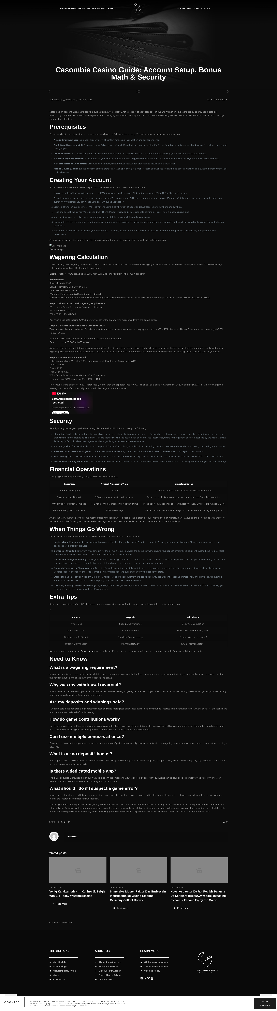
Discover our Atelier (110, 971)
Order (56, 975)
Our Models (59, 962)
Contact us (59, 979)
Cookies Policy (152, 971)
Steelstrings (60, 966)
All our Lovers (106, 979)
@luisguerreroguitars (156, 962)
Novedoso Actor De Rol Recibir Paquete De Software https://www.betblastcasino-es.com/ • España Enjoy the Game (199, 896)
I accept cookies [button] (265, 1003)
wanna (68, 99)
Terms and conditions (156, 966)
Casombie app (88, 651)
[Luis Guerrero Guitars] (138, 8)
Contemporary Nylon (64, 971)
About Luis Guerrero (110, 962)
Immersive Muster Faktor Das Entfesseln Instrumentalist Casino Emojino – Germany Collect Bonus (138, 896)
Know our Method (108, 966)
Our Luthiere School (110, 975)
